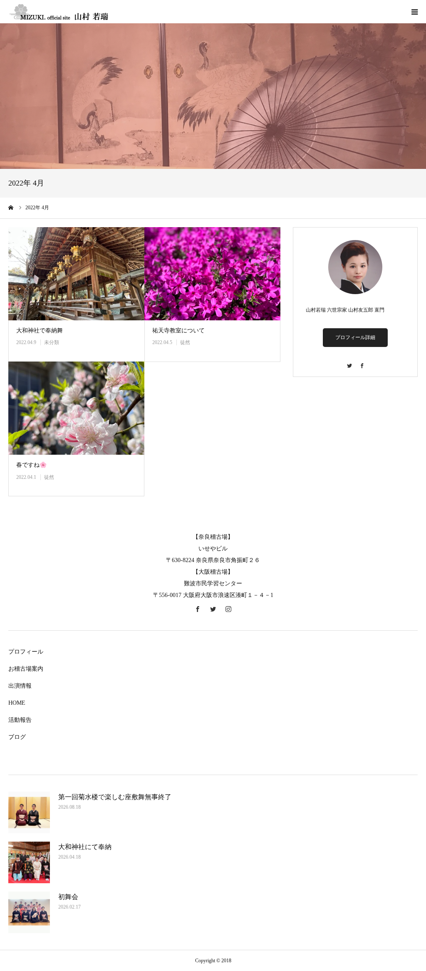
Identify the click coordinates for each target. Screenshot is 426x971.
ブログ (17, 737)
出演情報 (20, 686)
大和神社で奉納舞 (39, 330)
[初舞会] (29, 912)
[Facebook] (361, 361)
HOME (16, 703)
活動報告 (20, 720)
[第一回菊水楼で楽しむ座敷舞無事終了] (29, 812)
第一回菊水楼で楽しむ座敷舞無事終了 (114, 796)
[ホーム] (11, 207)
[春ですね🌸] (76, 408)
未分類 (51, 342)
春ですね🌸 (31, 465)
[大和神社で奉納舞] (76, 273)
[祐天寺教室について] (212, 273)
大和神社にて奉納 (84, 846)
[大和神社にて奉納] (29, 862)
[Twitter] (349, 361)
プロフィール (25, 652)
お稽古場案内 (25, 669)
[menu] (414, 11)
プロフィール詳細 (355, 337)
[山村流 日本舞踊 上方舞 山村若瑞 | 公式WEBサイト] (58, 11)
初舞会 (68, 896)
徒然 (185, 342)
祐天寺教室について (178, 330)
